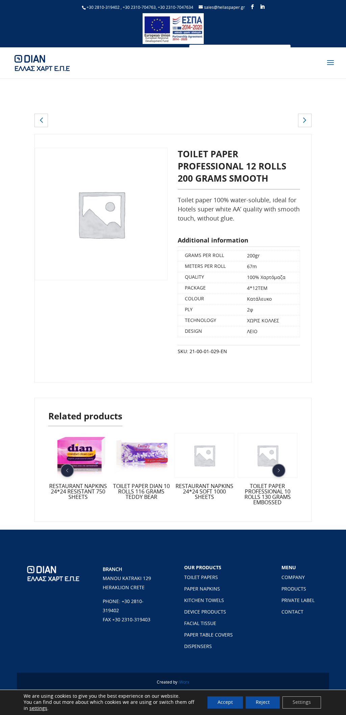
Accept (225, 702)
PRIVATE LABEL (298, 600)
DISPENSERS (198, 646)
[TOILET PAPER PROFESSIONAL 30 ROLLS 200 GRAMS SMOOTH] (305, 120)
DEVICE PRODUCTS (205, 612)
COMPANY (293, 577)
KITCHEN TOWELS (204, 600)
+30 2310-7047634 (175, 7)
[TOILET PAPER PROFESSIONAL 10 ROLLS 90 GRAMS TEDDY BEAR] (41, 120)
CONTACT (292, 612)
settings (38, 708)
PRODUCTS (293, 589)
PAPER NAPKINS (202, 589)
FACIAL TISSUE (200, 623)
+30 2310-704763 (139, 7)
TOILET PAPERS (201, 577)
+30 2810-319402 (103, 7)
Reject (263, 702)
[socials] (252, 7)
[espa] (173, 43)
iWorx (183, 682)
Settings (302, 702)
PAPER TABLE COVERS (208, 635)
